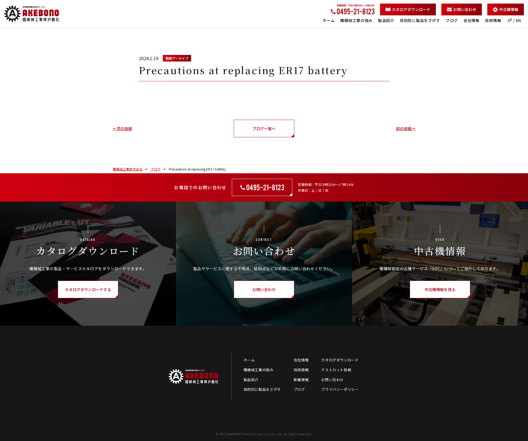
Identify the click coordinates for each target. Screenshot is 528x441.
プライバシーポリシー (340, 389)
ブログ (452, 20)
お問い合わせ (464, 9)
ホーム (329, 20)
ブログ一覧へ (264, 128)
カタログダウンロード (411, 9)
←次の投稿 (122, 128)
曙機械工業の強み (356, 20)
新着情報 (301, 379)
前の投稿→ (405, 128)
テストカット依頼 (336, 369)
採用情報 (493, 20)
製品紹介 (386, 20)
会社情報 (471, 20)
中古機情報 (508, 9)
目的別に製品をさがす (420, 20)
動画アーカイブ (177, 58)
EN (518, 20)
